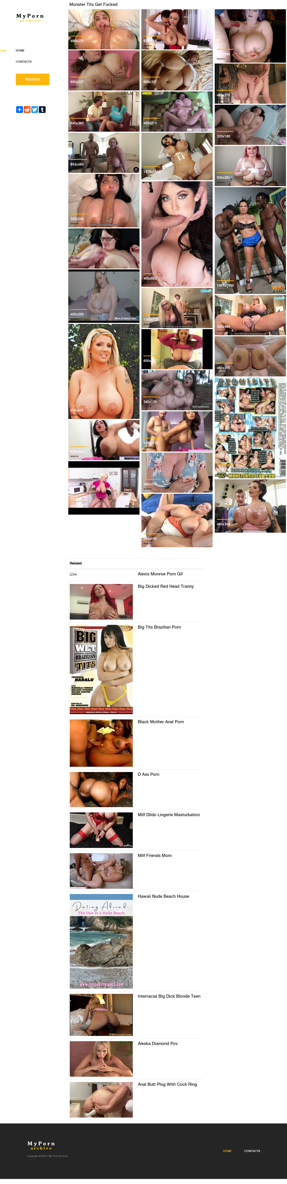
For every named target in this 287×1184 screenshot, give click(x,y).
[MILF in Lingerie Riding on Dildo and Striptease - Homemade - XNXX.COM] (101, 830)
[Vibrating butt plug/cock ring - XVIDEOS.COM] (101, 1099)
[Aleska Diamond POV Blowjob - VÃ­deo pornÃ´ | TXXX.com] (101, 1059)
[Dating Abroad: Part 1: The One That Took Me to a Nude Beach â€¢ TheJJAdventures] (101, 941)
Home (20, 50)
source (74, 45)
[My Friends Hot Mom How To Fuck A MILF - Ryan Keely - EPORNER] (101, 871)
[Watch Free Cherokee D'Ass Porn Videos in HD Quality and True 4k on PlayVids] (101, 789)
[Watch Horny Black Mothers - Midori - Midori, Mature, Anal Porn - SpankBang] (101, 743)
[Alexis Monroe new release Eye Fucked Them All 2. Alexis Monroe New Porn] (73, 574)
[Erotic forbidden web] (101, 601)
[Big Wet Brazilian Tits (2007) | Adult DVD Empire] (101, 669)
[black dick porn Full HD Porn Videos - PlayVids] (101, 1014)
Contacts (24, 61)
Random (32, 79)
